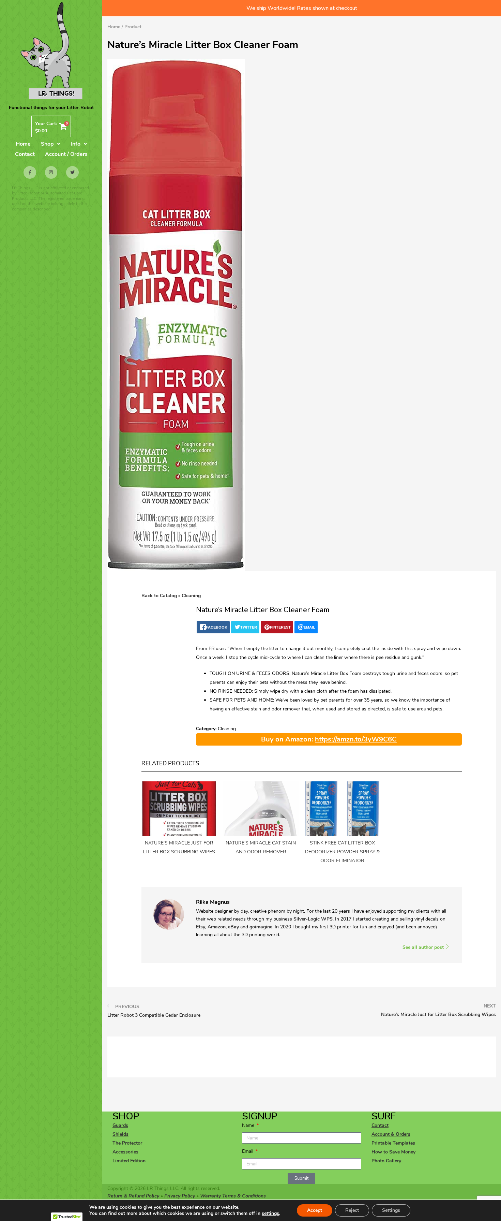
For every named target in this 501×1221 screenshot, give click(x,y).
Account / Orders (66, 154)
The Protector (127, 1143)
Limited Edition (129, 1161)
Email (248, 1151)
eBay (233, 927)
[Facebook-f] (30, 172)
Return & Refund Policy (133, 1196)
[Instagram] (51, 172)
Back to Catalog (159, 595)
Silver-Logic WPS (313, 919)
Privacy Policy (179, 1196)
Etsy (200, 927)
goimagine (260, 927)
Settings (391, 1210)
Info (75, 144)
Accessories (125, 1152)
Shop (47, 144)
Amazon (217, 927)
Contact (25, 154)
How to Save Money (393, 1152)
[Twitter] (72, 172)
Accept (314, 1210)
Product (132, 27)
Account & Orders (390, 1134)
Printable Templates (393, 1143)
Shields (120, 1134)
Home (23, 144)
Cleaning (191, 595)
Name (249, 1125)
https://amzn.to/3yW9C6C (356, 739)
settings (270, 1213)
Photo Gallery (386, 1161)
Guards (120, 1125)
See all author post (424, 947)
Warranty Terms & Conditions (233, 1196)
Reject (352, 1210)
